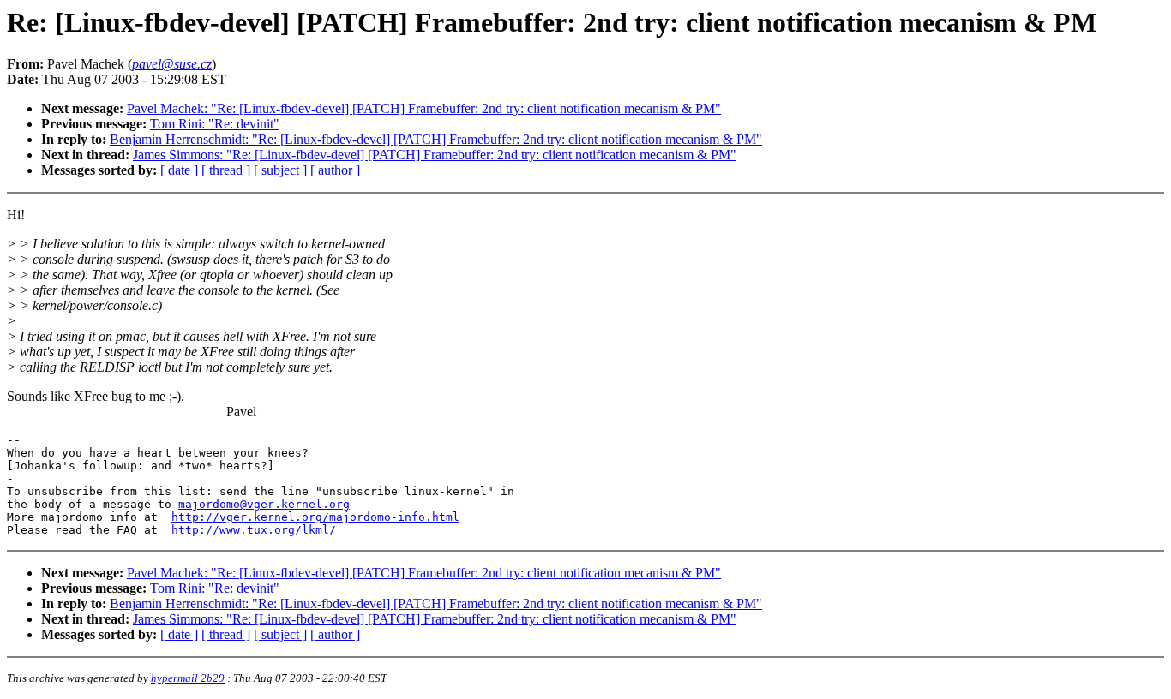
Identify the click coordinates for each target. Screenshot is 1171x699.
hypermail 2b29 (188, 678)
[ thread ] (225, 170)
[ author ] (335, 170)
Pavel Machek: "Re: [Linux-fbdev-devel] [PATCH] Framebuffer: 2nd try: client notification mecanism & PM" (424, 108)
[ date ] (179, 170)
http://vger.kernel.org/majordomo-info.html (315, 517)
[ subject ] (280, 170)
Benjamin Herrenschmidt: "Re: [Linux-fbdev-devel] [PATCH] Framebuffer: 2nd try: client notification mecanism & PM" (436, 139)
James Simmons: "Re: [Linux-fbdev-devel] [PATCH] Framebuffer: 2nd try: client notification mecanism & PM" (434, 154)
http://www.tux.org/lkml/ (253, 529)
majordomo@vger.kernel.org (264, 504)
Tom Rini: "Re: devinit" (214, 123)
